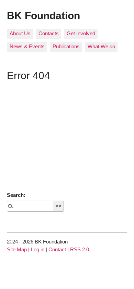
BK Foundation (43, 15)
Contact (57, 249)
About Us (20, 33)
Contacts (48, 33)
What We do (101, 46)
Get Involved (81, 33)
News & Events (27, 46)
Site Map (17, 249)
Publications (66, 46)
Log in (37, 249)
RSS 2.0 (79, 249)
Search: (16, 195)
